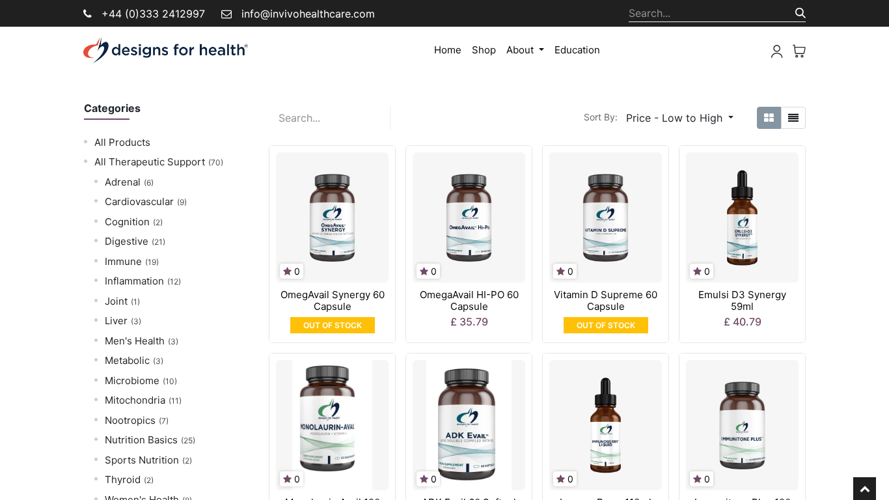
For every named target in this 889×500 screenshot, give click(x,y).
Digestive (126, 241)
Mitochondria (135, 400)
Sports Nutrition (142, 460)
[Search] (800, 13)
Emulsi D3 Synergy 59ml (742, 300)
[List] (793, 118)
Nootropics (130, 420)
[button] (680, 118)
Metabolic (127, 360)
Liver (116, 320)
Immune (123, 261)
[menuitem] (447, 50)
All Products (122, 142)
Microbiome (132, 380)
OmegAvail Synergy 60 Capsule (332, 300)
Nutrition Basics (141, 440)
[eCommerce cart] (799, 50)
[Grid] (769, 118)
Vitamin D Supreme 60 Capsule (605, 300)
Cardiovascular (139, 201)
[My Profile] (777, 50)
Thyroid (123, 479)
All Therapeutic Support (149, 162)
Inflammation (134, 281)
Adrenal (123, 182)
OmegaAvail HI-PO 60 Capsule (469, 300)
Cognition (127, 221)
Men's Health (135, 341)
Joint (116, 301)
